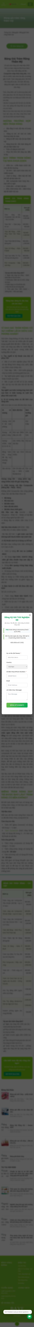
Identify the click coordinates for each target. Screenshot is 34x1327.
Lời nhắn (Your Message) (14, 690)
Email (8, 681)
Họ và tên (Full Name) (13, 653)
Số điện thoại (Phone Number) (15, 672)
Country (9, 662)
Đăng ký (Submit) (17, 705)
